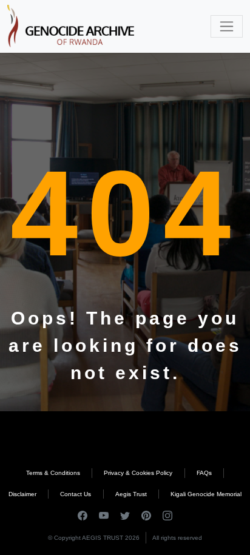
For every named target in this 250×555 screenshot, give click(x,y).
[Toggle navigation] (227, 26)
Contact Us (75, 494)
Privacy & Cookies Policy (138, 472)
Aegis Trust (131, 494)
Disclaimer (22, 494)
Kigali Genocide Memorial (206, 494)
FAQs (204, 472)
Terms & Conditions (53, 472)
